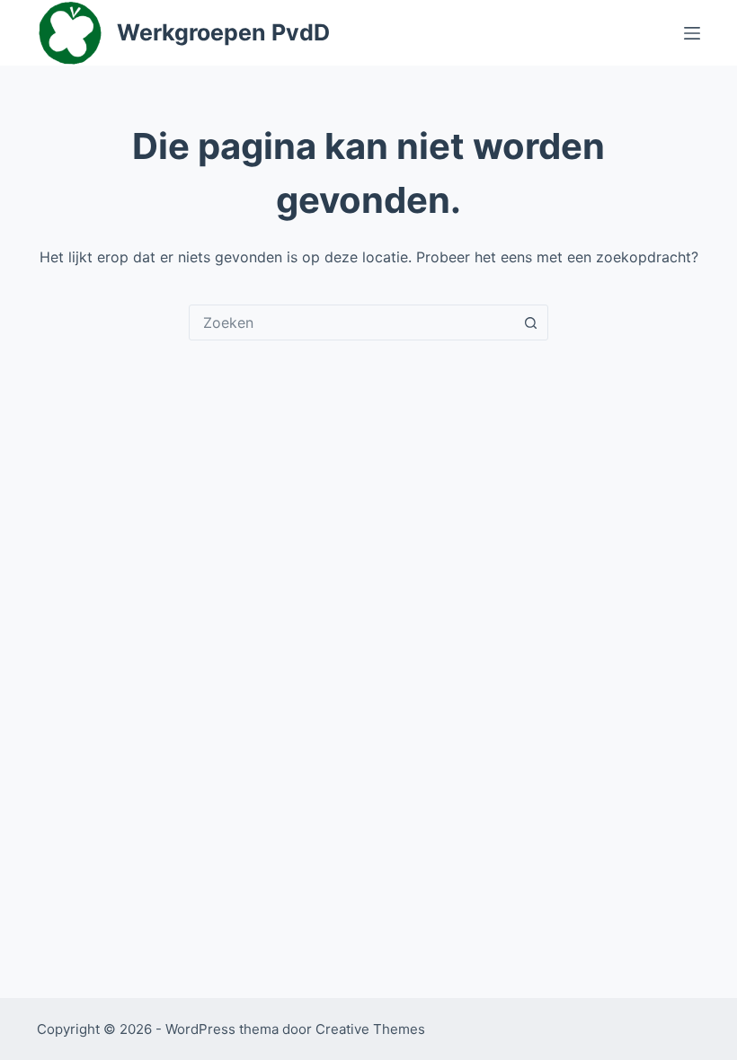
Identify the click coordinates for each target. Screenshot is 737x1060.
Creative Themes (370, 1029)
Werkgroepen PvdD (223, 32)
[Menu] (692, 33)
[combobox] (351, 322)
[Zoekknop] (530, 322)
